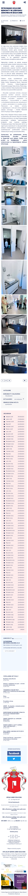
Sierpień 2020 (9, 594)
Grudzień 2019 (9, 614)
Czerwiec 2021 (9, 570)
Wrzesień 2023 (10, 503)
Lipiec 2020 (9, 597)
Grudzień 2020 (10, 585)
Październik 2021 (10, 560)
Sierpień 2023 (9, 505)
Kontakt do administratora (14, 841)
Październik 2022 (10, 530)
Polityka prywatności (14, 842)
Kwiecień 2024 (9, 486)
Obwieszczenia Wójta (10, 403)
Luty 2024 (8, 491)
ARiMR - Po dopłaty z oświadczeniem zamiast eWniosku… (14, 706)
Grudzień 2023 (10, 495)
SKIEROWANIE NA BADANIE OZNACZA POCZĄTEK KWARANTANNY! (14, 713)
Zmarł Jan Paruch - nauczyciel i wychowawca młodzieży (12, 738)
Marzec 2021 (9, 577)
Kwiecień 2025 (9, 456)
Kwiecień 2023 (9, 515)
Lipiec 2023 (9, 508)
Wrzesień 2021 (9, 562)
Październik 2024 (10, 471)
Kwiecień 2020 (9, 604)
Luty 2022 (8, 550)
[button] (6, 638)
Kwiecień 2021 (9, 575)
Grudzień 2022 (10, 525)
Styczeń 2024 (9, 493)
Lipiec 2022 (9, 538)
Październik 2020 (10, 590)
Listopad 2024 (9, 468)
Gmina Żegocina (5, 892)
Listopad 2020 (9, 587)
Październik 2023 (10, 500)
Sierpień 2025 (9, 446)
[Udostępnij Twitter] (6, 380)
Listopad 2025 (9, 439)
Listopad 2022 (9, 528)
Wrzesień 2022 (10, 533)
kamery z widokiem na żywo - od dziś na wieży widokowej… (13, 684)
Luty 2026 (8, 431)
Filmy (4, 696)
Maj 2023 (8, 513)
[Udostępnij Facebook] (2, 380)
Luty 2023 (8, 520)
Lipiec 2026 (9, 419)
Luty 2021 (8, 580)
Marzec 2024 (9, 488)
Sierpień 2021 (9, 565)
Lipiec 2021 (9, 567)
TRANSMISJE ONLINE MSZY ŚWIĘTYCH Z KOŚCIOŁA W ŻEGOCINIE (14, 690)
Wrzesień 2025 (10, 444)
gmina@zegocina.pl (16, 829)
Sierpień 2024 (9, 476)
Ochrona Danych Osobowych (14, 843)
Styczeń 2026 (9, 434)
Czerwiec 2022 (10, 540)
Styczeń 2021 (9, 582)
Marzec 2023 (9, 518)
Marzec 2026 (9, 429)
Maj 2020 (8, 602)
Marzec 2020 (9, 607)
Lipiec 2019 (9, 627)
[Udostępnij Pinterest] (9, 380)
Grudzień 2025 (9, 436)
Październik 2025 (10, 441)
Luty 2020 (8, 609)
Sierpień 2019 (9, 624)
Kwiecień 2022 (9, 545)
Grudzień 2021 (9, 555)
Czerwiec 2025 (10, 451)
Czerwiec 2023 (10, 510)
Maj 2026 (8, 424)
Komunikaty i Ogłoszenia (11, 395)
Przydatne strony (8, 701)
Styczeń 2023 (9, 523)
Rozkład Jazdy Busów (9, 678)
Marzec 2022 (9, 547)
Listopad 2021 (9, 557)
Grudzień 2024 (10, 466)
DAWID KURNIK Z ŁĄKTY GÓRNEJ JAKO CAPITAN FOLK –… (12, 725)
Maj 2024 (8, 483)
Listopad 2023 (9, 498)
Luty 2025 (8, 461)
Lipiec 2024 (9, 478)
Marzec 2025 (9, 458)
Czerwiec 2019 (9, 629)
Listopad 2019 (9, 617)
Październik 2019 (10, 619)
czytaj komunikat (9, 652)
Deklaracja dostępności (14, 840)
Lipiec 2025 (9, 448)
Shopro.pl (17, 894)
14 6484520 (15, 826)
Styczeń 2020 (9, 612)
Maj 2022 (8, 542)
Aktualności (15, 20)
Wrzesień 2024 (10, 473)
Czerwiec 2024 (10, 481)
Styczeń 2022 (9, 552)
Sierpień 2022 (9, 535)
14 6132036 (15, 828)
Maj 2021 (8, 572)
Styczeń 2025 (9, 463)
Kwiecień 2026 (9, 426)
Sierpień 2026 (9, 416)
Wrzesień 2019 (9, 622)
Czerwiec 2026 (10, 421)
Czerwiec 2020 (10, 599)
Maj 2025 (8, 453)
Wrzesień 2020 (10, 592)
